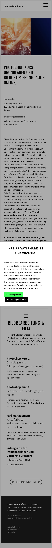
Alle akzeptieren (13, 294)
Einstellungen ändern (16, 299)
